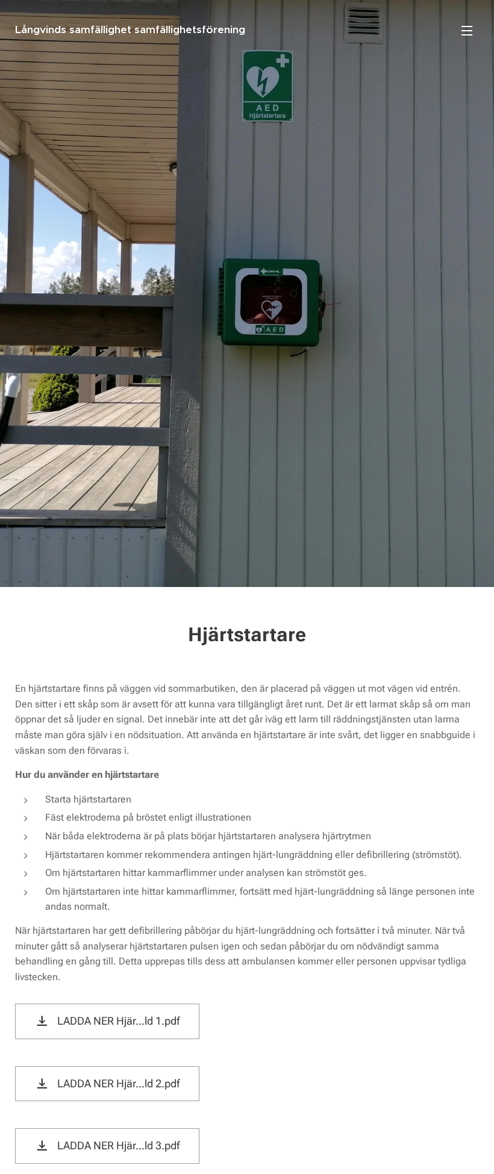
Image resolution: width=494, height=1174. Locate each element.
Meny (467, 30)
